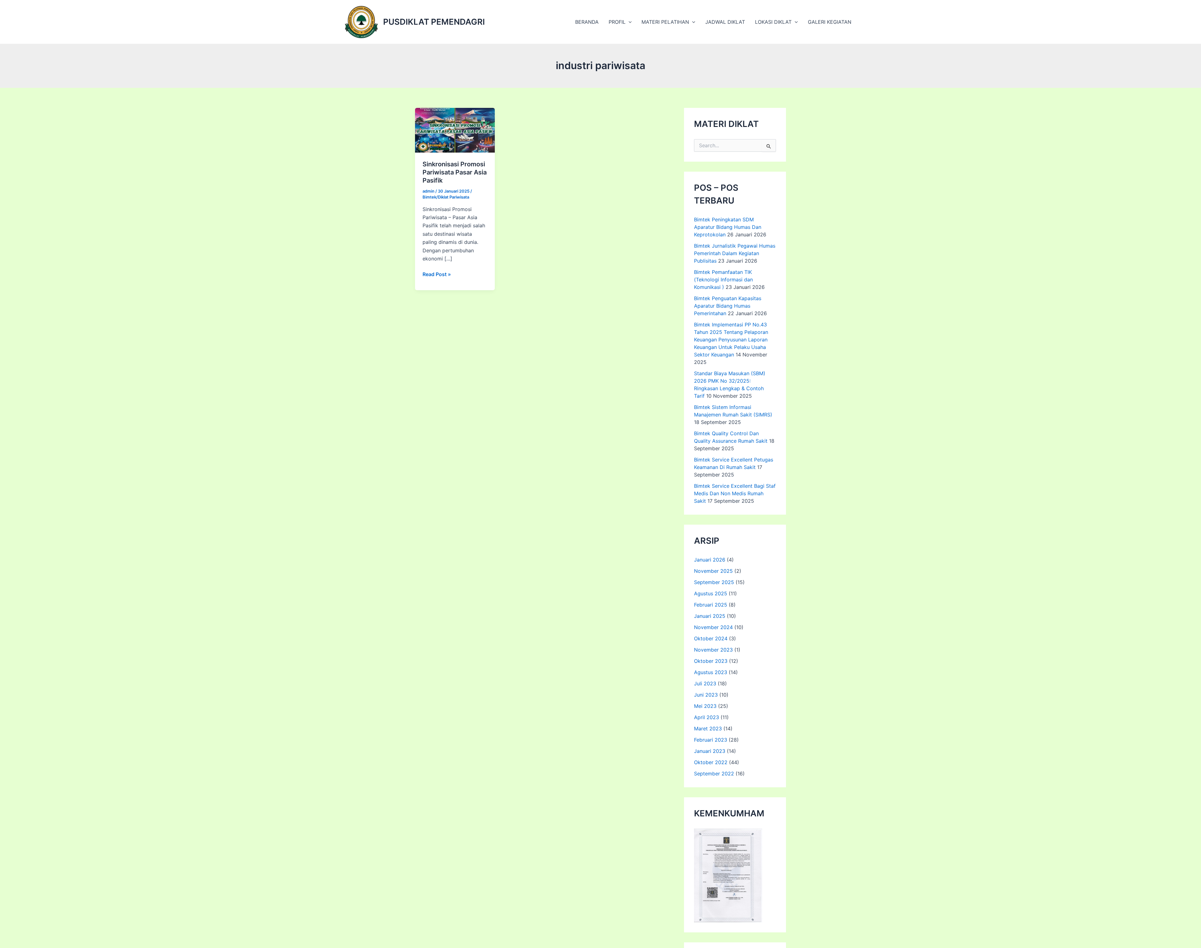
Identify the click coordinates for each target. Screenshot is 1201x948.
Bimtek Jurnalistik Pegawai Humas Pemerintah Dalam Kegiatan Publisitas (734, 253)
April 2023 (706, 717)
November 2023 (713, 650)
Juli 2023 (705, 683)
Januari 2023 (709, 751)
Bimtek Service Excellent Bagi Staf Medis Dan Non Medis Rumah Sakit (735, 493)
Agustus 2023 (710, 672)
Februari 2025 (710, 605)
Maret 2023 (708, 728)
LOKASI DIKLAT (773, 22)
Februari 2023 (710, 740)
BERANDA (587, 22)
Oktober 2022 (710, 762)
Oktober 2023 (710, 661)
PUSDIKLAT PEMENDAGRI (434, 22)
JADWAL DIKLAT (725, 22)
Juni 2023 (706, 695)
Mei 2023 (705, 706)
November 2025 (713, 571)
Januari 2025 (709, 616)
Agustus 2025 (710, 593)
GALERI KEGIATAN (829, 22)
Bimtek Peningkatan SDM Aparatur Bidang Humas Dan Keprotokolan (727, 227)
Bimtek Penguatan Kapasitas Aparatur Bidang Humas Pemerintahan (727, 305)
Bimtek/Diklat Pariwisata (446, 196)
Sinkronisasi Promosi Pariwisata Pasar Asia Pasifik (455, 172)
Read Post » (437, 274)
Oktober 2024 (710, 638)
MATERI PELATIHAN (665, 22)
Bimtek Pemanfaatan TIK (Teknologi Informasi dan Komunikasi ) (723, 279)
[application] (629, 22)
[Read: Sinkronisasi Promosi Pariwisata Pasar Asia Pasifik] (455, 130)
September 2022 (714, 773)
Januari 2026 (709, 560)
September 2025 (714, 582)
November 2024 (713, 627)
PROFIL (617, 22)
